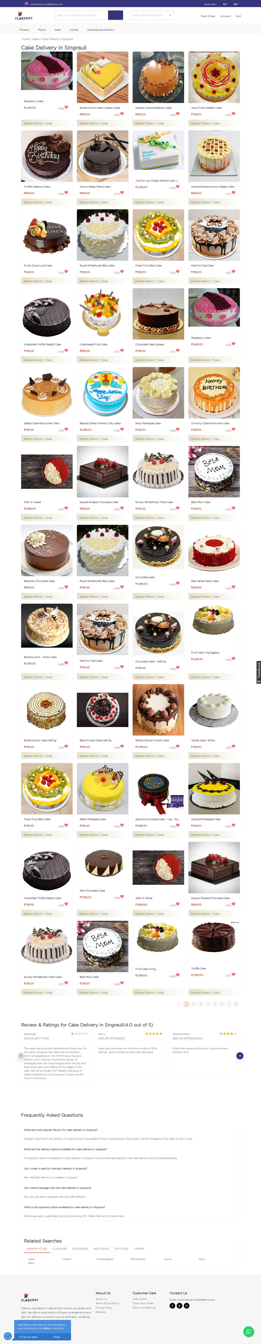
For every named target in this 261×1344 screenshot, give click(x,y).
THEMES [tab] (139, 1248)
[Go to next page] (236, 1004)
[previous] (21, 1055)
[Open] (170, 15)
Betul (31, 1262)
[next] (239, 1055)
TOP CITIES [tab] (121, 1248)
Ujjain (31, 1259)
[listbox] (130, 1055)
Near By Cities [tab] (37, 1248)
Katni (202, 1259)
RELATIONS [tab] (101, 1248)
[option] (56, 1055)
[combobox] (149, 15)
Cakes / (36, 39)
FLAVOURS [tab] (60, 1248)
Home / (26, 39)
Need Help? (210, 4)
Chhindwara (137, 1259)
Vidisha (66, 1259)
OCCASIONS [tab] (80, 1248)
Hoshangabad (104, 1259)
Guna (168, 1259)
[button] (130, 1129)
